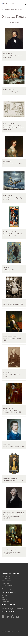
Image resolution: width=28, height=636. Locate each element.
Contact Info (5, 599)
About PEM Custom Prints (8, 596)
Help (3, 597)
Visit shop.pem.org (6, 589)
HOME (3, 9)
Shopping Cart (5, 601)
